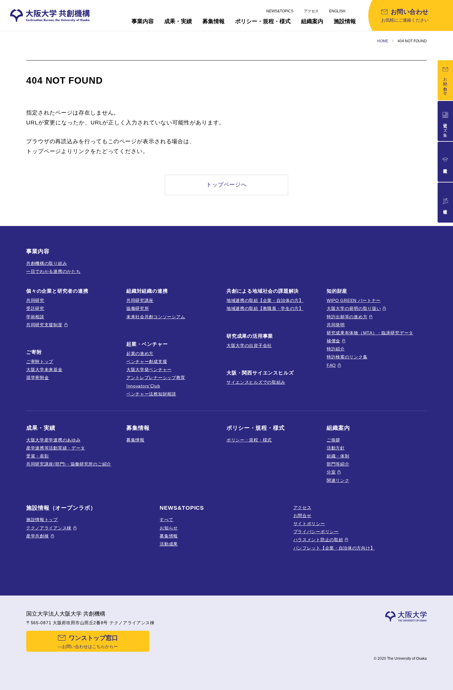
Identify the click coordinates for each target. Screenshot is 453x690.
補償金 (333, 340)
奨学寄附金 (37, 377)
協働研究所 (137, 308)
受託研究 (35, 308)
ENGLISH (337, 11)
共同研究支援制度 (44, 324)
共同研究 (35, 300)
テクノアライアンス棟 (48, 527)
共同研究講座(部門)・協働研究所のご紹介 (68, 464)
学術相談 (35, 316)
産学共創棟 (37, 535)
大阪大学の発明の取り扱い (354, 308)
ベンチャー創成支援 (146, 361)
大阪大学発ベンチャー (149, 369)
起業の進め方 (139, 353)
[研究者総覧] (445, 162)
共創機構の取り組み (46, 263)
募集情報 (135, 439)
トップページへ (226, 185)
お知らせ (169, 527)
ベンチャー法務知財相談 (151, 393)
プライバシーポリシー (316, 531)
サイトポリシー (309, 523)
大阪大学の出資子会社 (249, 345)
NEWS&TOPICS (279, 11)
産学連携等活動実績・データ (55, 447)
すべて (166, 519)
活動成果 (169, 544)
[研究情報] (445, 202)
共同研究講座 (139, 300)
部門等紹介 (338, 464)
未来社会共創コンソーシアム (155, 316)
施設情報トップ (42, 519)
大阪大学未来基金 (44, 369)
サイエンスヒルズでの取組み (255, 382)
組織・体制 (338, 456)
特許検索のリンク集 (347, 356)
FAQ (331, 365)
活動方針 (336, 447)
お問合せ (302, 515)
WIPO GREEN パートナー (354, 300)
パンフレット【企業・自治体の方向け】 (334, 548)
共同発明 (336, 324)
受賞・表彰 (37, 456)
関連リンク (338, 480)
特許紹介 (336, 348)
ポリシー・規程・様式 (249, 439)
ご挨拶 (333, 439)
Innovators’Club (143, 385)
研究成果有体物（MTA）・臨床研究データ (370, 332)
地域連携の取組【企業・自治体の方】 (265, 300)
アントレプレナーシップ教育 (155, 377)
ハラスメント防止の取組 (318, 539)
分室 (331, 472)
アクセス (311, 11)
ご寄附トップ (39, 361)
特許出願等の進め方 (347, 316)
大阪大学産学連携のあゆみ (53, 439)
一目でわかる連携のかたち (53, 271)
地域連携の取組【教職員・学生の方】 (265, 308)
